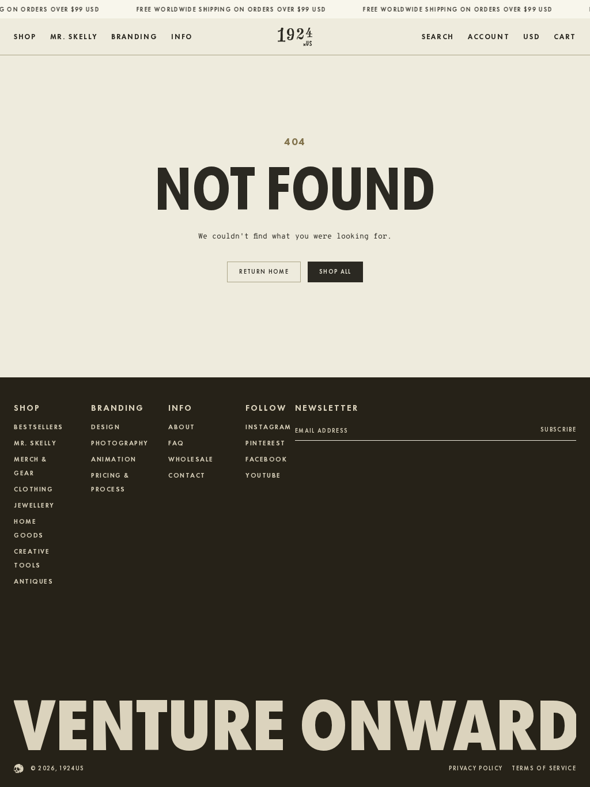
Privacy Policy (475, 769)
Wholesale (191, 458)
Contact (187, 474)
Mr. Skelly (35, 442)
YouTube (263, 474)
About (181, 426)
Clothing (33, 488)
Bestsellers (38, 426)
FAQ (176, 442)
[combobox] (531, 36)
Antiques (33, 580)
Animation (114, 458)
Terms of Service (544, 769)
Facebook (266, 458)
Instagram (268, 426)
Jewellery (34, 504)
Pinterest (265, 442)
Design (105, 426)
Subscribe (558, 429)
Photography (120, 442)
